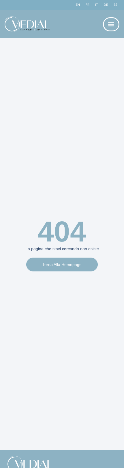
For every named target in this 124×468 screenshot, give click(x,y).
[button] (111, 24)
